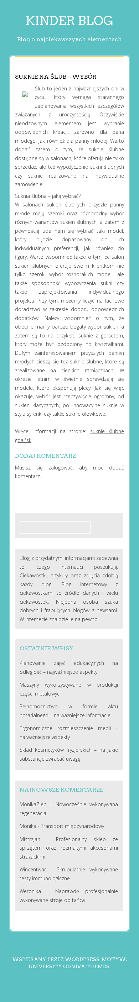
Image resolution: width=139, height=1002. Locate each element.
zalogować (60, 467)
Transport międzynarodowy (72, 826)
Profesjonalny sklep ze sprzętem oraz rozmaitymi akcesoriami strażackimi (69, 848)
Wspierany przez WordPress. (56, 959)
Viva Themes (90, 966)
